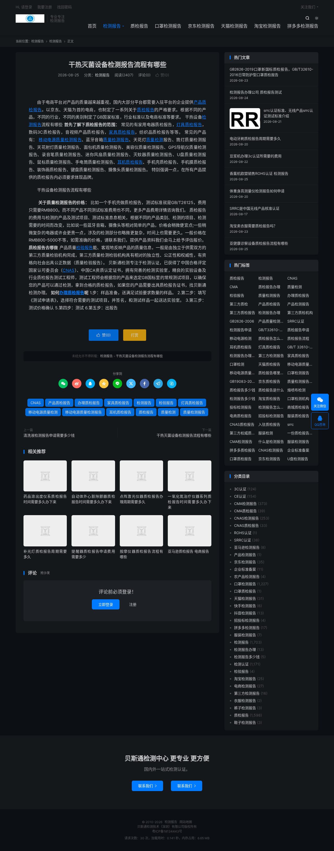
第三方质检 (239, 304)
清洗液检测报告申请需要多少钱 (49, 435)
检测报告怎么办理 (271, 407)
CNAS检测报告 (270, 450)
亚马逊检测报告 (247, 547)
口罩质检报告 (241, 459)
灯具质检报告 (189, 124)
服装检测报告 (298, 441)
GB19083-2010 (243, 381)
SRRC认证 (295, 321)
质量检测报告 (116, 139)
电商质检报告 (241, 416)
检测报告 (30, 18)
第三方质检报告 (242, 312)
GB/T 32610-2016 (300, 347)
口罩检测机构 (298, 398)
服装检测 (265, 433)
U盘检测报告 (297, 459)
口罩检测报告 (168, 26)
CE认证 (240, 496)
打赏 (134, 335)
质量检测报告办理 (300, 381)
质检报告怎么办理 (271, 338)
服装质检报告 (298, 416)
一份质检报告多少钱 (300, 433)
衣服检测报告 (245, 700)
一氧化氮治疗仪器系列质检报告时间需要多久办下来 (189, 501)
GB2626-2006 (242, 321)
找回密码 (64, 7)
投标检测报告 (241, 407)
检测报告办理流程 (243, 355)
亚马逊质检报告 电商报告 (188, 551)
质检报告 (139, 26)
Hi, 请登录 (24, 7)
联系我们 (147, 786)
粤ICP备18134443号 (167, 831)
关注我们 (308, 7)
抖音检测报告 (245, 613)
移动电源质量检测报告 (60, 139)
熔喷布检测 (296, 390)
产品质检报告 (59, 402)
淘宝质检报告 (269, 398)
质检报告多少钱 (242, 390)
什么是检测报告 (271, 441)
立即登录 (105, 604)
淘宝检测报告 (267, 26)
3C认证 (240, 489)
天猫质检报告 (269, 364)
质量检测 (154, 139)
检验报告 (84, 247)
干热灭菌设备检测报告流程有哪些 (117, 65)
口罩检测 (237, 364)
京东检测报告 (201, 26)
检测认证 (241, 664)
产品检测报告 (298, 304)
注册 (132, 604)
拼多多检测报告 (302, 26)
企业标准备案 (298, 450)
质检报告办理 (269, 287)
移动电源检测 (241, 338)
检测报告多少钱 (242, 398)
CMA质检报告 (245, 511)
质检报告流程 (298, 338)
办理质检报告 (71, 292)
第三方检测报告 (271, 355)
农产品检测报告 (247, 576)
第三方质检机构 (300, 312)
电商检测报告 (245, 686)
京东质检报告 (269, 381)
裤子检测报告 (245, 708)
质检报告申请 (298, 330)
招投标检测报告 (271, 416)
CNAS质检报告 (242, 424)
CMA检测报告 (241, 441)
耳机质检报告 (130, 162)
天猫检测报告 (234, 26)
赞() (162, 75)
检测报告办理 (269, 312)
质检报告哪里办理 (271, 373)
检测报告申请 (241, 330)
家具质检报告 (122, 132)
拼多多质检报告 (242, 450)
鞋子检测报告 (245, 722)
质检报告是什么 (271, 390)
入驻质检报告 (269, 424)
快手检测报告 (245, 605)
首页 (92, 26)
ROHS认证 (243, 533)
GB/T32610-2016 (271, 330)
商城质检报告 (298, 407)
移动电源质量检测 (43, 412)
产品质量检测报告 (271, 321)
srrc (290, 424)
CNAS (68, 270)
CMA (234, 287)
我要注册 (44, 7)
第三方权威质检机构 (243, 433)
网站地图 (186, 822)
